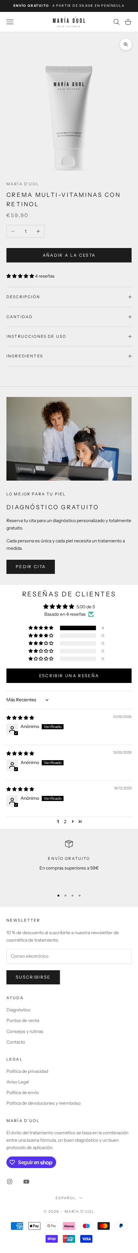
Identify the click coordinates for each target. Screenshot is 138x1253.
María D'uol (22, 183)
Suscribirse (33, 977)
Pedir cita (31, 566)
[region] (69, 862)
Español (66, 1198)
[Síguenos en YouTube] (26, 1181)
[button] (20, 276)
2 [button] (65, 822)
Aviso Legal (17, 1082)
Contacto (15, 1042)
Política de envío (22, 1092)
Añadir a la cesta (69, 255)
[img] (20, 718)
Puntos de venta (22, 1020)
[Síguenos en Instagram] (9, 1181)
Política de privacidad (27, 1071)
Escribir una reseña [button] (69, 675)
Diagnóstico (18, 1010)
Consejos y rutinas (24, 1031)
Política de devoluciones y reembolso (43, 1103)
